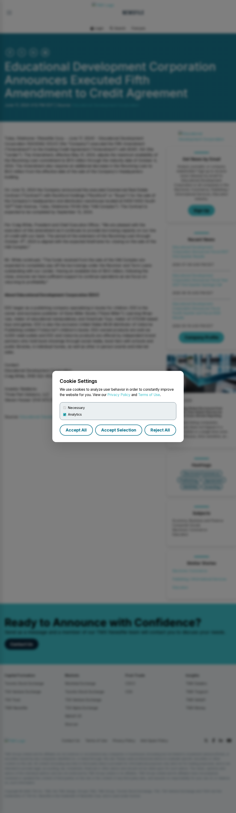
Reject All (160, 430)
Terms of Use (149, 395)
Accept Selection (118, 430)
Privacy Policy (118, 395)
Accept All (76, 430)
